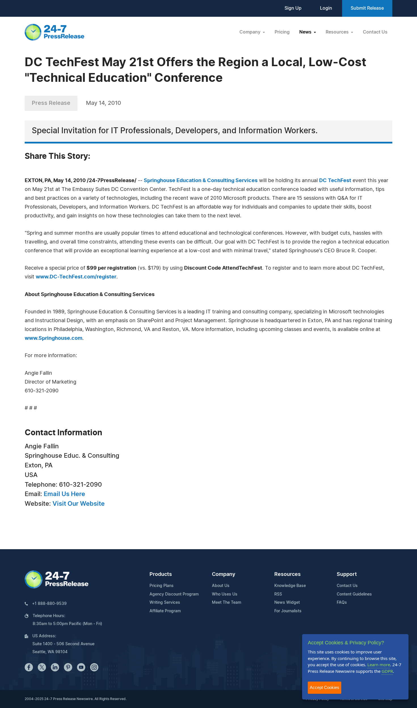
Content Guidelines (354, 594)
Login (326, 8)
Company (223, 574)
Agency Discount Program (174, 594)
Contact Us (375, 32)
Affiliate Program (165, 611)
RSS (278, 594)
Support (347, 574)
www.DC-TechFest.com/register (76, 277)
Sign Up (293, 8)
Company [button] (250, 32)
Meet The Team (226, 603)
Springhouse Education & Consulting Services (201, 180)
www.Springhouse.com (53, 338)
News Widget (287, 603)
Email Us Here (64, 494)
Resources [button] (338, 32)
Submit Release (367, 8)
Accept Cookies (324, 687)
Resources (287, 574)
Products (160, 574)
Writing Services (164, 603)
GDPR (387, 671)
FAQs (342, 603)
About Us (220, 586)
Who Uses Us (224, 594)
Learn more (378, 664)
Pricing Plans (161, 586)
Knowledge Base (290, 586)
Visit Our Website (78, 504)
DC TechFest (335, 180)
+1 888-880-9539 (49, 604)
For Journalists (288, 611)
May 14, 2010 (103, 103)
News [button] (306, 32)
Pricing (282, 32)
